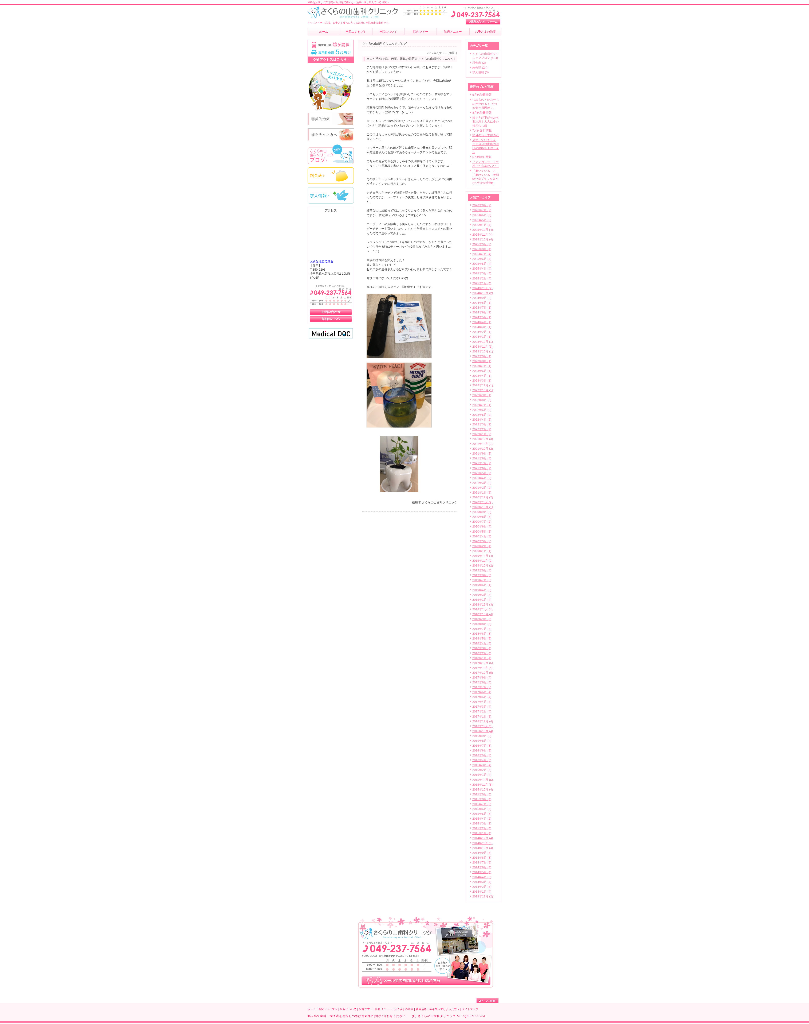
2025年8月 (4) (481, 249)
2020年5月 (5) (481, 531)
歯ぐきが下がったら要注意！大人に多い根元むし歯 (485, 121)
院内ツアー (366, 1009)
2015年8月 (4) (481, 799)
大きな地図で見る (321, 261)
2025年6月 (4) (481, 258)
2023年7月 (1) (481, 366)
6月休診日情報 (482, 157)
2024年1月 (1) (481, 336)
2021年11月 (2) (482, 443)
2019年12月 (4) (482, 555)
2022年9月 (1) (481, 395)
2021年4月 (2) (481, 478)
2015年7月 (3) (481, 804)
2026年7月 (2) (481, 210)
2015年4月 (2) (481, 818)
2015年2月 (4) (481, 828)
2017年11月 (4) (482, 667)
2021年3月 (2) (481, 482)
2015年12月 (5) (482, 779)
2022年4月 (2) (481, 419)
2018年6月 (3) (481, 633)
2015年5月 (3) (481, 813)
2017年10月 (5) (482, 672)
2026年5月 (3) (481, 220)
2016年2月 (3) (481, 770)
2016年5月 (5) (481, 755)
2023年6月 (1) (481, 370)
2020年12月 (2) (482, 497)
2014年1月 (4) (481, 891)
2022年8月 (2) (481, 400)
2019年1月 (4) (481, 599)
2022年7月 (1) (481, 405)
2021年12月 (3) (482, 439)
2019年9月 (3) (481, 570)
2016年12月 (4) (482, 721)
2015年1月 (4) (481, 833)
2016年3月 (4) (481, 765)
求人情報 (478, 72)
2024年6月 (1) (481, 312)
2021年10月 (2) (482, 448)
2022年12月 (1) (482, 385)
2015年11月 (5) (482, 784)
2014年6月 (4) (481, 867)
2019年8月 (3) (481, 575)
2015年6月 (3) (481, 809)
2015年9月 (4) (481, 794)
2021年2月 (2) (481, 487)
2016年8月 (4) (481, 740)
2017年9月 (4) (481, 677)
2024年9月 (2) (481, 298)
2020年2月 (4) (481, 546)
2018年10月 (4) (482, 614)
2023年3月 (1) (481, 380)
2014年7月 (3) (481, 862)
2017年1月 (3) (481, 716)
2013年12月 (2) (482, 896)
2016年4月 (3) (481, 760)
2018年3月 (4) (481, 648)
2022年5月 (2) (481, 414)
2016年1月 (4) (481, 774)
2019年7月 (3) (481, 580)
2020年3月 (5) (481, 541)
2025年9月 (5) (481, 244)
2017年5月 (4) (481, 697)
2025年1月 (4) (481, 283)
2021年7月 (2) (481, 463)
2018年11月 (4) (482, 609)
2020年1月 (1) (481, 551)
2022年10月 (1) (482, 390)
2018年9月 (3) (481, 619)
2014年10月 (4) (482, 848)
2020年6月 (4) (481, 526)
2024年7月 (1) (481, 307)
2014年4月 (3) (481, 877)
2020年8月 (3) (481, 516)
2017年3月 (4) (481, 706)
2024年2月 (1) (481, 331)
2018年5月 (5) (481, 638)
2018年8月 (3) (481, 624)
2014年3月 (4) (481, 882)
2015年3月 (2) (481, 823)
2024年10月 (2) (482, 293)
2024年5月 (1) (481, 317)
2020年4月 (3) (481, 536)
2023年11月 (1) (482, 346)
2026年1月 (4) (481, 225)
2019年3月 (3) (481, 594)
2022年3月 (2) (481, 424)
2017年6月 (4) (481, 692)
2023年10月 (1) (482, 351)
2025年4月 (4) (481, 268)
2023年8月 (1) (481, 361)
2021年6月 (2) (481, 468)
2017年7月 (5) (481, 687)
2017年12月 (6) (482, 663)
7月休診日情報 (482, 130)
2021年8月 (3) (481, 458)
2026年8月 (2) (481, 205)
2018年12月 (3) (482, 604)
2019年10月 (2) (482, 565)
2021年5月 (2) (481, 473)
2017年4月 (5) (481, 701)
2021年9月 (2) (481, 453)
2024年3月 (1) (481, 327)
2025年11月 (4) (482, 234)
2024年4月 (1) (481, 322)
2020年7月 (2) (481, 521)
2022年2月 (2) (481, 429)
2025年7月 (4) (481, 254)
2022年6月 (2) (481, 409)
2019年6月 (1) (481, 585)
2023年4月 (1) (481, 375)
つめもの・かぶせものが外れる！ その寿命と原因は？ (485, 103)
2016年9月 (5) (481, 736)
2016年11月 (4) (482, 726)
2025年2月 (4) (481, 278)
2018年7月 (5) (481, 628)
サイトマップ (470, 1009)
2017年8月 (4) (481, 682)
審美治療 (421, 1009)
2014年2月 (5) (481, 886)
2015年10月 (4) (482, 789)
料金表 (476, 62)
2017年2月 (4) (481, 711)
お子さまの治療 (403, 1009)
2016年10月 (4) (482, 731)
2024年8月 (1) (481, 302)
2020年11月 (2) (482, 502)
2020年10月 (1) (482, 507)
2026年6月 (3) (481, 215)
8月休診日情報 (482, 112)
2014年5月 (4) (481, 872)
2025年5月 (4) (481, 263)
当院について (348, 1009)
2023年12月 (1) (482, 341)
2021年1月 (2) (481, 492)
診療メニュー (383, 1009)
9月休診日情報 (482, 94)
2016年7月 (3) (481, 745)
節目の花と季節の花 (485, 135)
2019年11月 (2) (482, 560)
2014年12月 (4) (482, 838)
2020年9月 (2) (481, 512)
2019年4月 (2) (481, 590)
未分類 (476, 67)
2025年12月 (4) (482, 229)
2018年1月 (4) (481, 658)
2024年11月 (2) (482, 288)
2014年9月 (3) (481, 852)
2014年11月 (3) (482, 843)
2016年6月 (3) (481, 750)
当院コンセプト (328, 1009)
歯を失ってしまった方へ (444, 1009)
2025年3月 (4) (481, 273)
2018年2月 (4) (481, 653)
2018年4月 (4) (481, 643)
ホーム (312, 1009)
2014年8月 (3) (481, 857)
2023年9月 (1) (481, 356)
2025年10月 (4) (482, 239)
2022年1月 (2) (481, 434)
